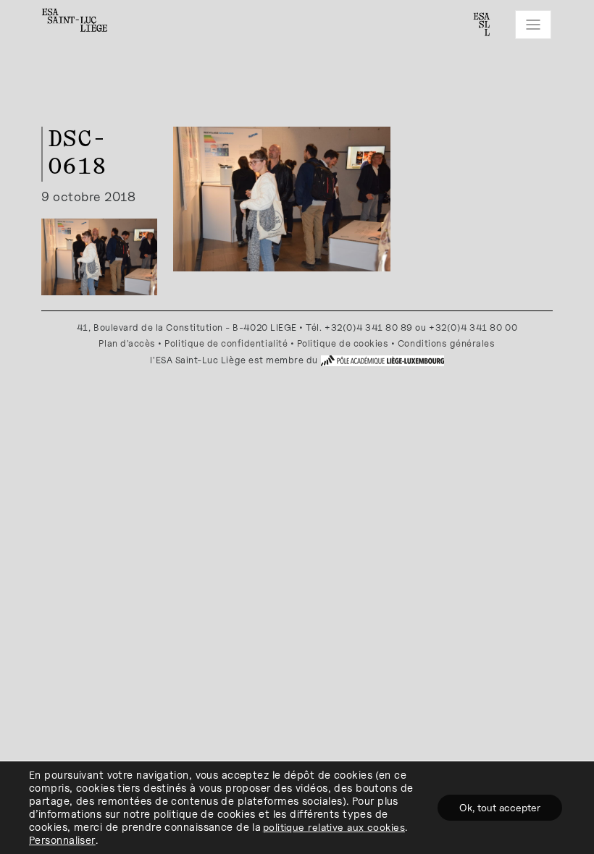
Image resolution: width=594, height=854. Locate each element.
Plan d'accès (127, 343)
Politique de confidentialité (226, 343)
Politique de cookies (343, 343)
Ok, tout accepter (499, 807)
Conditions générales (446, 343)
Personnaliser (62, 840)
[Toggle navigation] (533, 24)
